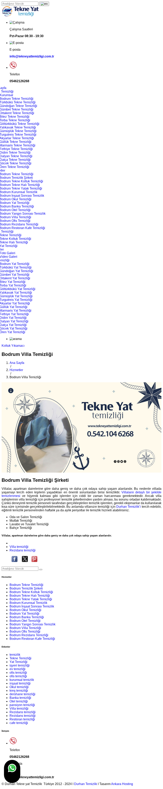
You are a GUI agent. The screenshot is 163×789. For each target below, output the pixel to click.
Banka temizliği (20, 697)
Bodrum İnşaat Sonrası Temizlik (32, 606)
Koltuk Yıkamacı (13, 345)
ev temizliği (17, 669)
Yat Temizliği (18, 662)
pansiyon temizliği (22, 705)
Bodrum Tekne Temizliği (26, 585)
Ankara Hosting (122, 784)
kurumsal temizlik (22, 679)
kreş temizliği (19, 690)
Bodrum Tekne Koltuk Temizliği (31, 592)
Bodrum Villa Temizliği (25, 628)
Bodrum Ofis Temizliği (25, 631)
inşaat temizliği (20, 683)
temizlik (15, 654)
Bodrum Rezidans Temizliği (29, 635)
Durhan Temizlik (86, 784)
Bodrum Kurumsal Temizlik (28, 602)
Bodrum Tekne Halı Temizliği (30, 595)
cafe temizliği (19, 723)
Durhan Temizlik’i (129, 506)
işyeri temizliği (20, 665)
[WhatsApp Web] (12, 771)
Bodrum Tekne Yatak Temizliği (31, 599)
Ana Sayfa (17, 362)
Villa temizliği (19, 546)
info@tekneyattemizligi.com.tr (32, 56)
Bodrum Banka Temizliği (27, 617)
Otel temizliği (19, 701)
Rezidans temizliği (23, 550)
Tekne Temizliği (20, 658)
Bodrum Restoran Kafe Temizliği (32, 638)
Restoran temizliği (22, 719)
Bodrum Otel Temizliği (25, 620)
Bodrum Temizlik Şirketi (26, 588)
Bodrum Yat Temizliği (24, 613)
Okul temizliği (19, 687)
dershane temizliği (22, 694)
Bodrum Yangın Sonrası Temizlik (32, 624)
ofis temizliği (18, 672)
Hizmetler (16, 370)
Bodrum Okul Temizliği (25, 610)
